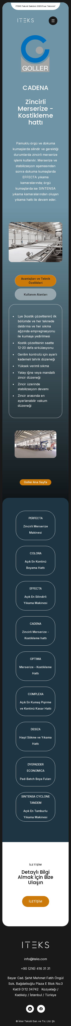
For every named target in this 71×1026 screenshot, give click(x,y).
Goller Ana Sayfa (35, 482)
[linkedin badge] (30, 1009)
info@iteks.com (35, 959)
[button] (53, 20)
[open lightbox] (35, 444)
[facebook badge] (41, 1009)
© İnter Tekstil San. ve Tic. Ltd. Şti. (35, 1021)
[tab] (35, 281)
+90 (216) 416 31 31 (35, 968)
